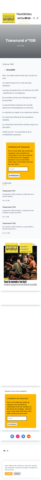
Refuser (17, 473)
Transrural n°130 (9, 207)
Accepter (8, 473)
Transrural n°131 (8, 191)
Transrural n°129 (9, 223)
